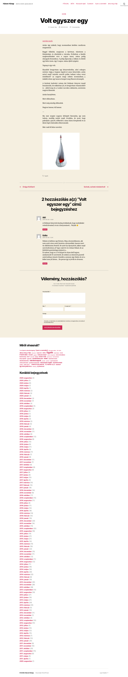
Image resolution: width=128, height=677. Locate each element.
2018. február (25, 454)
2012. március (25, 636)
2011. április (24, 659)
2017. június (24, 475)
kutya (36, 356)
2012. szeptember (26, 620)
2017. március (25, 482)
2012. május (24, 631)
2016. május (24, 508)
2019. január (24, 426)
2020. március (25, 391)
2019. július (24, 411)
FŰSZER (30, 355)
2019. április (24, 419)
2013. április (24, 602)
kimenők (32, 356)
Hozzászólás (46, 291)
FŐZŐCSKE (24, 355)
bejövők (39, 353)
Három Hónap (8, 4)
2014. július (24, 564)
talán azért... (27, 364)
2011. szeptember (26, 651)
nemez (47, 360)
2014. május (24, 569)
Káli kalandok (49, 356)
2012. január (24, 641)
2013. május (24, 600)
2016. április (24, 511)
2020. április (24, 388)
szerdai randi (47, 41)
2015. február (25, 546)
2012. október (25, 618)
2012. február (25, 638)
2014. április (24, 572)
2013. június (24, 597)
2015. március (25, 544)
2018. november (26, 431)
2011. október (25, 648)
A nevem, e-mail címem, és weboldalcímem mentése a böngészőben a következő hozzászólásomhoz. (64, 321)
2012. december (26, 613)
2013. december (26, 582)
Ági (56, 27)
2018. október (25, 434)
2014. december (26, 551)
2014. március (25, 574)
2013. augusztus (26, 592)
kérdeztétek (56, 356)
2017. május (24, 477)
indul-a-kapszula (51, 355)
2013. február (25, 608)
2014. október (25, 557)
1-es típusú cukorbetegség (27, 350)
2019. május (24, 416)
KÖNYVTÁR (42, 356)
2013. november (25, 585)
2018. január (24, 457)
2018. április (24, 449)
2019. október (25, 403)
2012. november (25, 615)
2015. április (24, 541)
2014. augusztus (26, 562)
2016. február (25, 516)
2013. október (25, 587)
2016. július (24, 503)
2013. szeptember (26, 590)
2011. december (25, 643)
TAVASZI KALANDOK (37, 364)
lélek (46, 358)
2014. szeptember (26, 559)
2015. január (24, 549)
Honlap (44, 313)
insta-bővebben (60, 355)
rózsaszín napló (46, 363)
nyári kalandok (54, 360)
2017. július (24, 472)
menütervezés (52, 358)
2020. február (25, 393)
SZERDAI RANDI (57, 362)
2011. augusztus (26, 654)
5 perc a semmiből (100, 3)
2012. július (24, 625)
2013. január (24, 610)
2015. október (25, 526)
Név (44, 306)
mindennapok (35, 360)
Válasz (45, 229)
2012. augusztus (26, 623)
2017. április (24, 480)
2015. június (24, 536)
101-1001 (59, 350)
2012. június (24, 628)
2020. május (24, 386)
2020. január (24, 396)
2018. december (26, 429)
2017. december (25, 460)
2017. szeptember (26, 467)
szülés (21, 364)
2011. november (25, 646)
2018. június (24, 444)
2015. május (24, 539)
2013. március (25, 605)
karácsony (23, 356)
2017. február (24, 485)
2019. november (25, 401)
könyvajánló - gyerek (25, 358)
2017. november (25, 462)
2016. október (25, 495)
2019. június (24, 414)
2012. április (24, 633)
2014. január (24, 579)
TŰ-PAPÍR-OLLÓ (50, 364)
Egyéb (64, 14)
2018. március (25, 452)
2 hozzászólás (76, 27)
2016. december (26, 490)
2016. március (25, 513)
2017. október (25, 465)
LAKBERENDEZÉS (37, 358)
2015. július (24, 534)
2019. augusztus (26, 409)
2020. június (24, 383)
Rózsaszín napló (81, 3)
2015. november (25, 523)
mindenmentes (24, 360)
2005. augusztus (26, 661)
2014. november (26, 554)
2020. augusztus (26, 378)
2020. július (24, 380)
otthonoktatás (24, 362)
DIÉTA (72, 3)
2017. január (24, 488)
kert (28, 356)
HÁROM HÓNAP (42, 355)
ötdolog (34, 366)
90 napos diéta (52, 350)
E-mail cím (68, 306)
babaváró (34, 353)
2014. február (25, 577)
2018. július (24, 442)
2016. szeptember (26, 498)
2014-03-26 (64, 27)
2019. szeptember (26, 406)
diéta (44, 353)
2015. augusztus (26, 531)
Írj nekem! (90, 3)
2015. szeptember (26, 528)
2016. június (24, 505)
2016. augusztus (26, 500)
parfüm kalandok (34, 362)
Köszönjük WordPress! (42, 673)
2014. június (24, 567)
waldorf (58, 364)
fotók (61, 353)
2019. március (25, 421)
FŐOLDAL (66, 3)
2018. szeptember (26, 437)
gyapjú (35, 355)
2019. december (26, 398)
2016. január (24, 518)
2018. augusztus (26, 439)
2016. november (25, 493)
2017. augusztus (26, 470)
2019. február (25, 424)
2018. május (24, 447)
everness (56, 353)
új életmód (40, 366)
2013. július (24, 595)
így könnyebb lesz (26, 366)
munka (43, 360)
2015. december (26, 521)
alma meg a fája (112, 3)
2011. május (24, 656)
